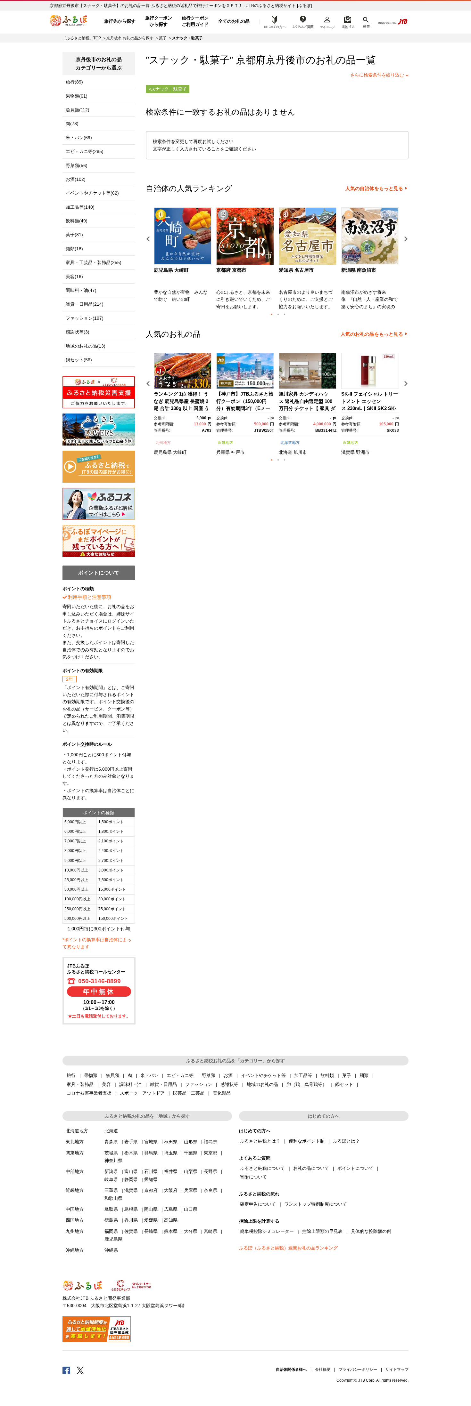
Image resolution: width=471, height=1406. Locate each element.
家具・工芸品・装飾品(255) (93, 262)
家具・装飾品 (80, 1084)
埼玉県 (171, 1152)
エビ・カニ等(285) (84, 151)
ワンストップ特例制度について (315, 1204)
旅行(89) (74, 81)
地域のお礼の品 (262, 1084)
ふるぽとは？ (346, 1141)
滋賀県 (348, 452)
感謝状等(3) (77, 331)
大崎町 (179, 452)
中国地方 (75, 1209)
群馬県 (151, 1152)
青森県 (111, 1141)
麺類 (363, 1075)
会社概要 (322, 1369)
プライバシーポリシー (358, 1369)
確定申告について (258, 1204)
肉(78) (72, 123)
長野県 (210, 1171)
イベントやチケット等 (263, 1075)
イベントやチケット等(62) (92, 193)
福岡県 (111, 1231)
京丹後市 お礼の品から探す (129, 38)
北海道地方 (290, 442)
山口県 (190, 1209)
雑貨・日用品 (163, 1084)
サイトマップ (397, 1369)
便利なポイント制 (307, 1141)
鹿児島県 (163, 452)
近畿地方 (225, 442)
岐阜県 (111, 1179)
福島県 (210, 1141)
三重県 (111, 1190)
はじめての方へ (273, 21)
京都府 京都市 (231, 270)
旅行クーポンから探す (158, 21)
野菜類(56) (76, 165)
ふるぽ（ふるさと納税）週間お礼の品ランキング (288, 1247)
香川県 (131, 1220)
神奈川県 (113, 1160)
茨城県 (111, 1152)
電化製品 (222, 1093)
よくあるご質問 (303, 21)
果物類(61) (76, 96)
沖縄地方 (75, 1250)
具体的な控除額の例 (371, 1231)
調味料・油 (130, 1084)
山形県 (190, 1141)
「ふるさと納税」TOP (81, 38)
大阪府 (171, 1190)
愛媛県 (151, 1220)
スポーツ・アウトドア (142, 1093)
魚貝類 (112, 1075)
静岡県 (131, 1179)
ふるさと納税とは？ (260, 1141)
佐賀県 (131, 1231)
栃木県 (131, 1152)
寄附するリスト (348, 21)
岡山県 (151, 1209)
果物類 (90, 1075)
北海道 (285, 452)
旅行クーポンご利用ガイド (195, 21)
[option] (183, 260)
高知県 (171, 1220)
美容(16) (74, 276)
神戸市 (237, 452)
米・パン (149, 1075)
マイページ (327, 21)
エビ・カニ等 (180, 1075)
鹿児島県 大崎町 (171, 270)
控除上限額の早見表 (322, 1231)
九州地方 (163, 442)
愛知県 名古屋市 (296, 270)
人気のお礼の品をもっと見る (372, 334)
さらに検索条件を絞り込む (377, 74)
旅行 (71, 1075)
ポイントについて (355, 1168)
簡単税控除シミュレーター (267, 1231)
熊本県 (171, 1231)
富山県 (131, 1171)
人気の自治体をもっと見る (374, 188)
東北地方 (75, 1141)
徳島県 (111, 1220)
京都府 (151, 1190)
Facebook (66, 1370)
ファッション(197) (84, 318)
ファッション (198, 1084)
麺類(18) (74, 248)
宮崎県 (210, 1231)
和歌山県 (113, 1198)
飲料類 (327, 1075)
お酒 (228, 1075)
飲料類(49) (76, 220)
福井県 (171, 1171)
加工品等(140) (80, 207)
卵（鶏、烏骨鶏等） (306, 1084)
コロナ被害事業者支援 (89, 1093)
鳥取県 (111, 1209)
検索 (366, 21)
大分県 (190, 1231)
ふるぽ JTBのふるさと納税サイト (69, 21)
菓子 (163, 38)
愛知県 (151, 1179)
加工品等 (303, 1075)
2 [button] (278, 314)
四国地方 (75, 1220)
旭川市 (300, 452)
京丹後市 (285, 60)
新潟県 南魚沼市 (358, 270)
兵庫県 (223, 452)
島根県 (131, 1209)
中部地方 (75, 1171)
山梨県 (190, 1171)
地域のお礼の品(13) (85, 346)
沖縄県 (111, 1250)
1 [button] (272, 314)
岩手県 (131, 1141)
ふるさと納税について (262, 1168)
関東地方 (75, 1152)
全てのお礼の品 (234, 21)
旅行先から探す (120, 21)
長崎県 (151, 1231)
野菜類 (208, 1075)
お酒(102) (76, 179)
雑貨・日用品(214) (84, 304)
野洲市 (362, 452)
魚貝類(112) (77, 109)
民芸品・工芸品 (188, 1093)
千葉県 (190, 1152)
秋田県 (171, 1141)
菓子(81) (74, 234)
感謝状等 (229, 1084)
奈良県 (210, 1190)
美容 (106, 1084)
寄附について (253, 1176)
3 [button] (284, 314)
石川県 (151, 1171)
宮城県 (151, 1141)
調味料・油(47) (81, 290)
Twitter (80, 1370)
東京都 (210, 1152)
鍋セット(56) (79, 359)
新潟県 (111, 1171)
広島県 (171, 1209)
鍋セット (344, 1084)
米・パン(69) (79, 137)
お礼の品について (311, 1168)
